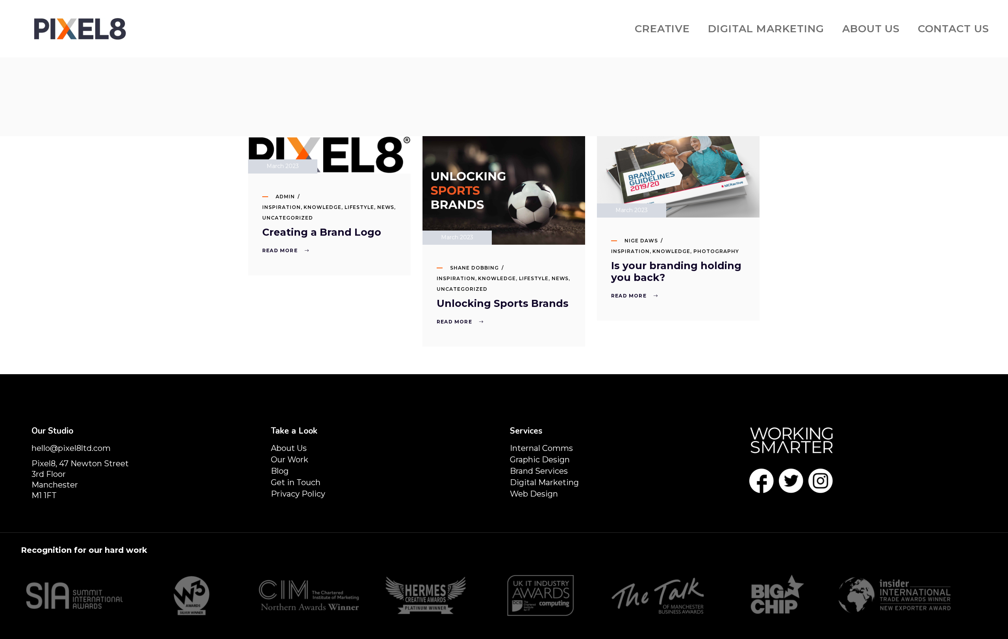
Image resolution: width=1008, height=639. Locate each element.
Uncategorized (287, 218)
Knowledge (322, 207)
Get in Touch (296, 482)
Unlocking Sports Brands (503, 303)
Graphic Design (540, 459)
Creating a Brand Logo (321, 232)
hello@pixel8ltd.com (71, 448)
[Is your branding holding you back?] (678, 177)
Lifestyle (359, 207)
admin (285, 196)
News (386, 207)
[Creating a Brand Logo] (329, 155)
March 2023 (283, 166)
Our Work (289, 459)
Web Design (534, 494)
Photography (716, 251)
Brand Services (539, 471)
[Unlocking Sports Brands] (503, 190)
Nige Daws (641, 241)
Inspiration (281, 207)
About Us (289, 448)
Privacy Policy (298, 494)
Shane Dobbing (474, 268)
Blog (280, 471)
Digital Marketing (544, 482)
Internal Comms (541, 448)
